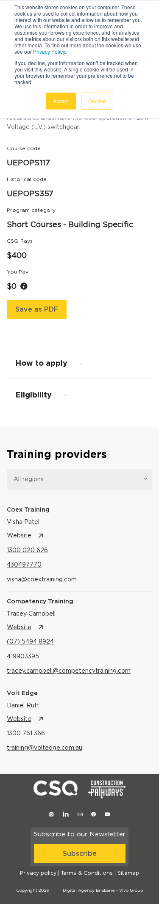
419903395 (23, 657)
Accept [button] (61, 100)
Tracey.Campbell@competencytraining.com (69, 671)
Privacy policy (38, 873)
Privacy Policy (49, 51)
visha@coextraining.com (42, 580)
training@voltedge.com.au (44, 748)
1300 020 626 (27, 550)
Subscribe (80, 853)
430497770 (24, 565)
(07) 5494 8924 (30, 642)
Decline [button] (97, 100)
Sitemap (128, 873)
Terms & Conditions (87, 873)
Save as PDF (36, 309)
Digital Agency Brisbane (89, 890)
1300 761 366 (26, 734)
